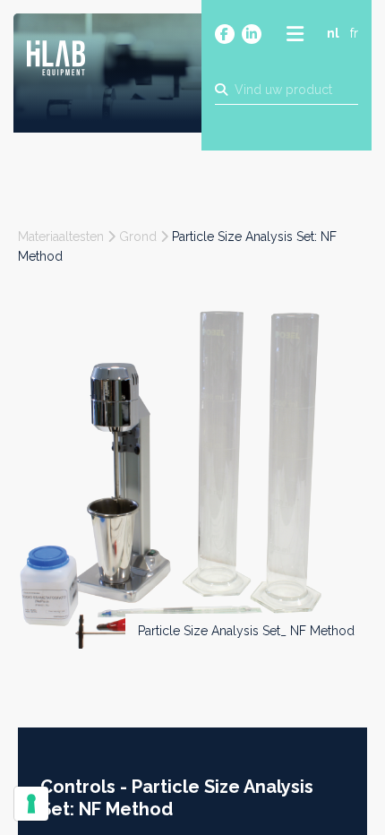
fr (354, 33)
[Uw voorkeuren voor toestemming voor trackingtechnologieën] (31, 804)
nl (333, 33)
